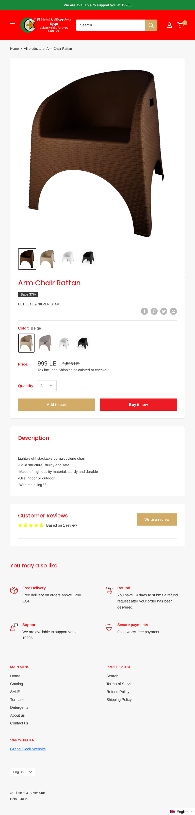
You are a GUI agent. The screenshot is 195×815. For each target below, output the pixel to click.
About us (17, 715)
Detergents (19, 707)
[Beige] (26, 343)
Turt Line (17, 699)
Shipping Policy (119, 699)
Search (112, 676)
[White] (64, 343)
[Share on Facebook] (144, 311)
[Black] (83, 343)
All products (32, 48)
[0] (180, 25)
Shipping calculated (74, 370)
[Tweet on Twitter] (163, 311)
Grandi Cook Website (28, 749)
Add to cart (57, 404)
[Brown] (45, 343)
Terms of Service (120, 684)
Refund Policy (117, 691)
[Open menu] (12, 25)
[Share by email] (173, 311)
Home (14, 48)
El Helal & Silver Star (38, 304)
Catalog (16, 684)
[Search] (151, 25)
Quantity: (26, 386)
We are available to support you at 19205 (98, 5)
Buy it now (138, 404)
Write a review (156, 519)
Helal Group (18, 799)
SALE (15, 691)
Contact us (19, 723)
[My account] (169, 25)
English (18, 772)
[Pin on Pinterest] (154, 311)
